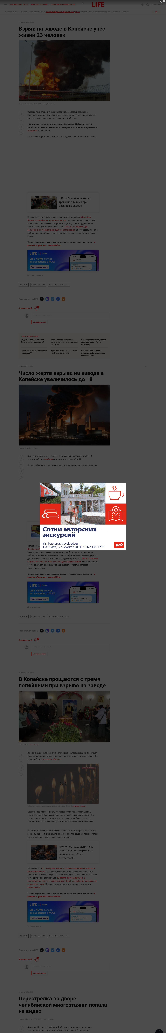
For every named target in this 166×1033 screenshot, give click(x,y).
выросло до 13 (34, 936)
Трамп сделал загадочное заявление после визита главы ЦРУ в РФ (64, 342)
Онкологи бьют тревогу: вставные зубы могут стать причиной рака (93, 353)
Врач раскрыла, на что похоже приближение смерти (64, 351)
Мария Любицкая (35, 607)
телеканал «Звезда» (32, 745)
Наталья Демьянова (36, 275)
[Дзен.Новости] (42, 299)
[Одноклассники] (63, 299)
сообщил (48, 459)
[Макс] (47, 299)
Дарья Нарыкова (35, 975)
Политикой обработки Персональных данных (63, 12)
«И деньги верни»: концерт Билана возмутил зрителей (32, 340)
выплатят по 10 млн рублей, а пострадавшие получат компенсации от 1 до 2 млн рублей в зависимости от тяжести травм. (62, 929)
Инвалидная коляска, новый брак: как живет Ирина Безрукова (93, 342)
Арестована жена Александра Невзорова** (34, 351)
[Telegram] (52, 299)
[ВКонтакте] (58, 299)
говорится (32, 130)
